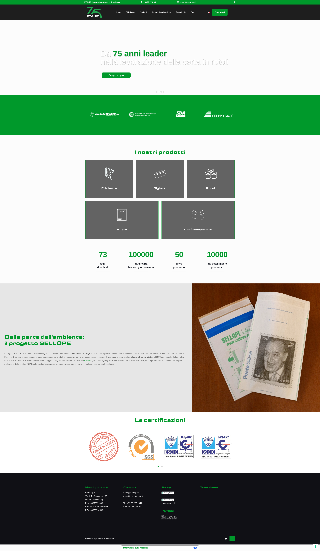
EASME (87, 360)
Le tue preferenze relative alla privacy (170, 547)
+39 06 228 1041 (134, 503)
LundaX (99, 539)
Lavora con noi (168, 503)
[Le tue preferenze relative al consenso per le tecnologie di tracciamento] (315, 546)
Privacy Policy (168, 493)
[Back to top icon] (232, 538)
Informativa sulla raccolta (135, 547)
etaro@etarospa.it (131, 493)
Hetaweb (110, 539)
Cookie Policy (168, 500)
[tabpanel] (104, 446)
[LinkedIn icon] (226, 539)
